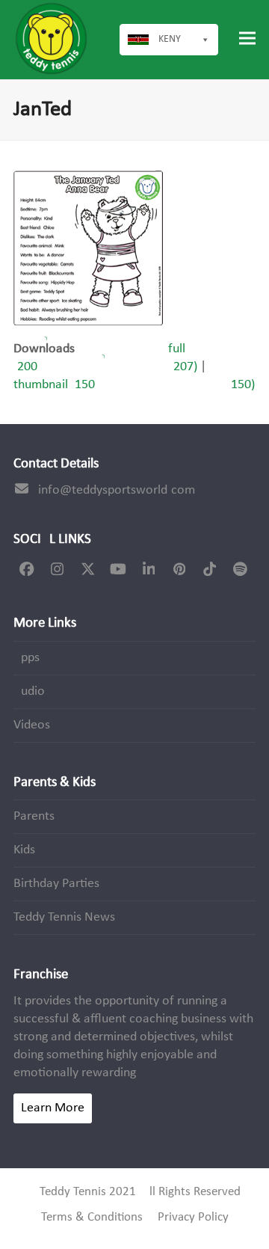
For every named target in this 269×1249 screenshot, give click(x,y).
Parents (34, 816)
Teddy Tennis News (64, 917)
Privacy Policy (193, 1218)
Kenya (172, 39)
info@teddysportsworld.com (116, 490)
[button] (247, 38)
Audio (29, 691)
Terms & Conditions (92, 1218)
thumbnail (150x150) (134, 385)
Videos (31, 725)
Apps (26, 658)
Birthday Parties (56, 884)
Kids (24, 850)
